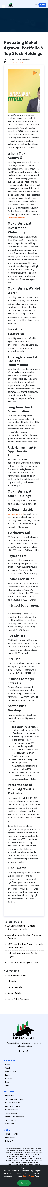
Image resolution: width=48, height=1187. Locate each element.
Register (42, 5)
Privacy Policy (10, 1137)
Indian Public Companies (18, 999)
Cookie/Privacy (29, 1176)
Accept (24, 1183)
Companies (9, 1124)
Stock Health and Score (14, 1116)
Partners (8, 1078)
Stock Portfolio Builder (14, 1099)
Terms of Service (12, 1134)
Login (35, 5)
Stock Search (10, 1120)
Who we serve (10, 1071)
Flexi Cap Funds (14, 987)
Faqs (7, 1082)
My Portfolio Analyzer (13, 1102)
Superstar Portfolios (15, 62)
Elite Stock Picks (11, 1109)
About (7, 1068)
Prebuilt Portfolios (12, 1106)
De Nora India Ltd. (16, 514)
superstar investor (16, 217)
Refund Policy (10, 1141)
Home (7, 1064)
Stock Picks (9, 1095)
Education (12, 981)
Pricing (8, 1075)
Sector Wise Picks (12, 1113)
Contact (8, 1085)
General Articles (14, 993)
